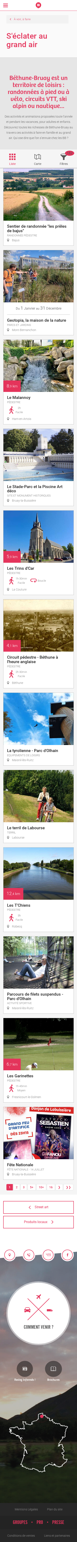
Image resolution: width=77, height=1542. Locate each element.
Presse (58, 1522)
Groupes (20, 1522)
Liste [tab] (12, 164)
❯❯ (68, 1187)
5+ (31, 1187)
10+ (41, 1187)
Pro (40, 1522)
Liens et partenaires (57, 1535)
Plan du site (54, 1509)
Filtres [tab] (64, 164)
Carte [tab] (37, 164)
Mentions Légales (26, 1509)
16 (51, 1187)
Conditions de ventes (21, 1535)
